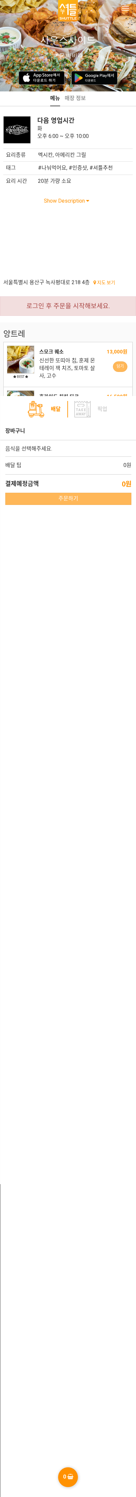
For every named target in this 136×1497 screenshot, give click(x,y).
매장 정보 (75, 98)
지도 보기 (105, 282)
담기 (120, 366)
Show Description (65, 201)
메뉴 (55, 98)
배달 (56, 409)
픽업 (102, 409)
